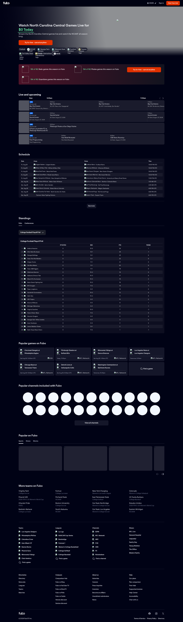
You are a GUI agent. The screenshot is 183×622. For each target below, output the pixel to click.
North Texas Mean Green (34, 330)
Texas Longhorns (32, 289)
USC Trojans (30, 299)
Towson (84, 49)
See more (91, 206)
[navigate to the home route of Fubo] (6, 3)
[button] (157, 474)
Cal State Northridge (100, 503)
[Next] (163, 98)
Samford (73, 49)
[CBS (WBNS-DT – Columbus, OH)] (23, 139)
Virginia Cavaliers (32, 309)
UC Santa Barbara (136, 497)
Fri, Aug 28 (24, 175)
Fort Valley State (27, 53)
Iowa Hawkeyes (32, 323)
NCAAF (32, 49)
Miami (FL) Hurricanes (34, 279)
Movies (35, 441)
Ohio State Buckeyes (33, 252)
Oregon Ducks (31, 262)
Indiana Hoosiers (32, 248)
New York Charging (100, 491)
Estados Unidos (135, 503)
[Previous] (160, 98)
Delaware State (60, 49)
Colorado (133, 491)
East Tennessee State (100, 497)
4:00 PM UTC (152, 192)
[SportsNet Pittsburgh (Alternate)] (23, 128)
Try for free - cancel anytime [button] (36, 43)
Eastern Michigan (136, 509)
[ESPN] (23, 116)
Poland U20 (23, 497)
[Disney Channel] (23, 105)
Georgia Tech (45, 49)
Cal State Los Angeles (101, 509)
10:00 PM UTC (153, 175)
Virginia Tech (24, 491)
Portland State (61, 497)
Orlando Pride (24, 503)
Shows (28, 441)
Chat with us (133, 600)
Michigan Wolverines (33, 306)
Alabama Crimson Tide (34, 275)
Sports (21, 441)
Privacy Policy (151, 618)
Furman (58, 491)
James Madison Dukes (34, 326)
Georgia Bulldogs (32, 255)
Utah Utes (30, 296)
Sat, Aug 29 (24, 185)
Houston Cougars (32, 316)
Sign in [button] (161, 3)
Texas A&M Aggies (32, 269)
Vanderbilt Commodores (34, 292)
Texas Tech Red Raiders (34, 258)
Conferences (29, 223)
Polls (20, 223)
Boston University (62, 503)
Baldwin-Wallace (25, 509)
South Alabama (61, 509)
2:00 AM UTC (153, 185)
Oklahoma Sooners (33, 272)
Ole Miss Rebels (32, 265)
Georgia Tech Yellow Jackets (35, 319)
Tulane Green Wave (33, 313)
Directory (161, 618)
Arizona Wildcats (32, 302)
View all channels (91, 423)
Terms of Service (139, 618)
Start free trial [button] (173, 3)
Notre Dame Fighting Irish (35, 282)
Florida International (45, 53)
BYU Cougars (31, 286)
